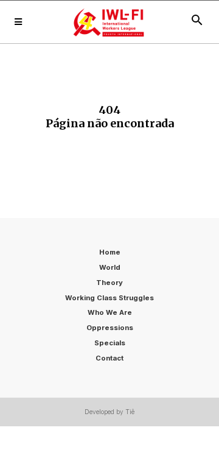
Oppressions (109, 327)
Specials (109, 343)
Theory (109, 282)
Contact (109, 358)
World (109, 267)
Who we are (110, 312)
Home (109, 252)
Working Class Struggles (109, 298)
